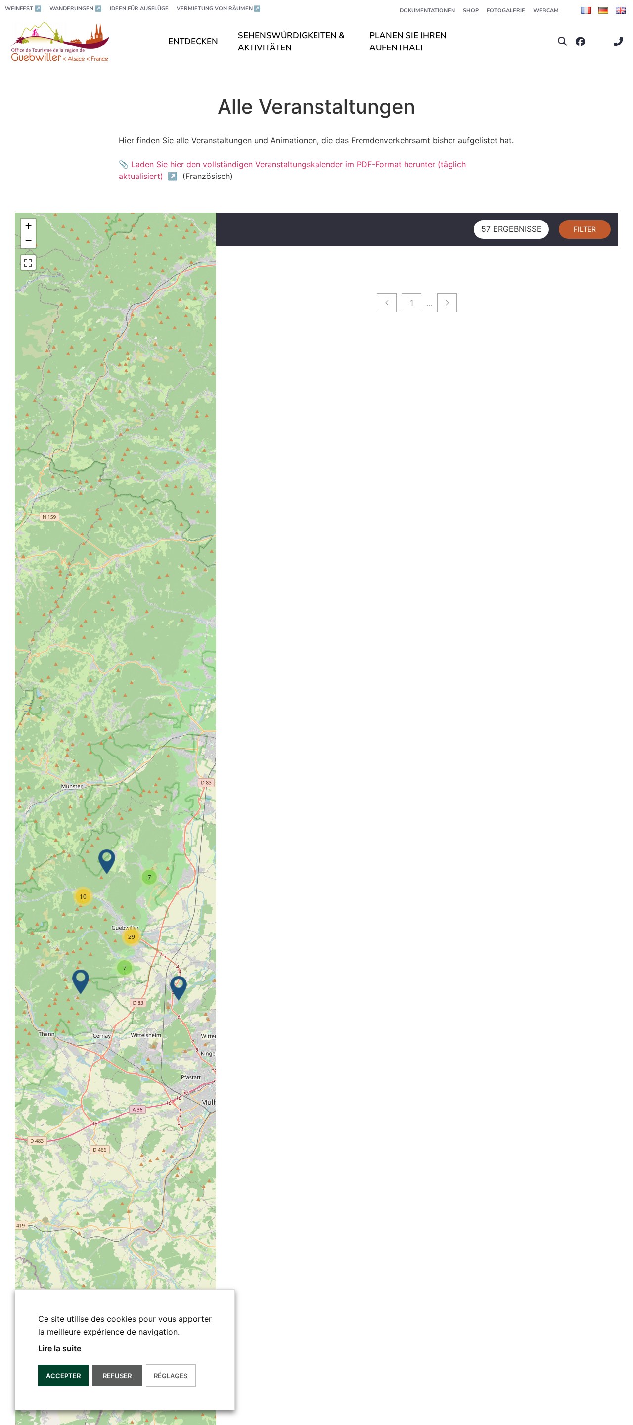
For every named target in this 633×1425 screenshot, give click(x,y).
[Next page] (447, 302)
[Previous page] (387, 302)
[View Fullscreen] (28, 262)
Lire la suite (59, 1348)
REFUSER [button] (117, 1376)
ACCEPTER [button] (63, 1376)
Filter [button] (585, 229)
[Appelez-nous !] (621, 41)
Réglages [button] (170, 1376)
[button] (562, 42)
